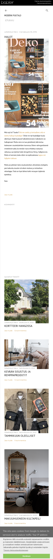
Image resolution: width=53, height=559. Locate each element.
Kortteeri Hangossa (18, 326)
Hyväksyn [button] (26, 556)
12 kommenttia (20, 331)
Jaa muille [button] (8, 195)
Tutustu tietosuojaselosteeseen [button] (16, 550)
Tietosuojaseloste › (44, 3)
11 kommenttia (20, 440)
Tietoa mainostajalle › (43, 1)
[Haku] (47, 10)
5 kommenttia (20, 523)
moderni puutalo (12, 15)
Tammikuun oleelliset (19, 436)
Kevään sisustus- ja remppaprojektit (17, 373)
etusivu (9, 20)
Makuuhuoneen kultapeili (22, 518)
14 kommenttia (20, 380)
